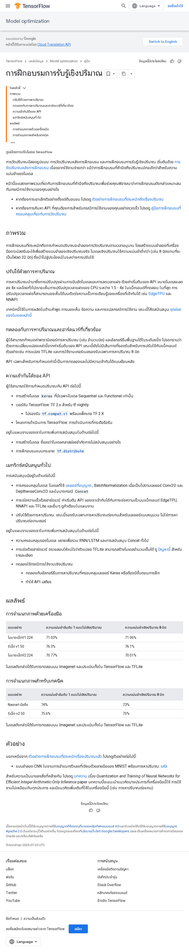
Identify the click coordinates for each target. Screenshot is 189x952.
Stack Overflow (109, 885)
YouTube (13, 901)
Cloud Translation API (54, 44)
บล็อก (10, 869)
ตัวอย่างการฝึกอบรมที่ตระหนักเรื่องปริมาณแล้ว (65, 756)
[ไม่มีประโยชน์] (179, 61)
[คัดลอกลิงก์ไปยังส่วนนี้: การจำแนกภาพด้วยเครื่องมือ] (67, 614)
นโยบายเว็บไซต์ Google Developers (105, 831)
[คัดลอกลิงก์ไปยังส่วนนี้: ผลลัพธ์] (30, 601)
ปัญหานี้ (164, 549)
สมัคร (78, 929)
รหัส (164, 766)
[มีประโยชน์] (172, 61)
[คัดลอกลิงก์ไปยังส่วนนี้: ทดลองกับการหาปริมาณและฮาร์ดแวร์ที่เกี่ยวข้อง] (105, 330)
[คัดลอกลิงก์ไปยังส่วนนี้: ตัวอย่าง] (30, 744)
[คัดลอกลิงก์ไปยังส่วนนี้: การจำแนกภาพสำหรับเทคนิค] (68, 681)
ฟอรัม (10, 877)
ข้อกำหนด (12, 919)
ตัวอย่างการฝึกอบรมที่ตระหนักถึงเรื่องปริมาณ (128, 199)
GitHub (11, 885)
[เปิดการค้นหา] (124, 6)
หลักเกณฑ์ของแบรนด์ (112, 893)
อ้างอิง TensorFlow (111, 901)
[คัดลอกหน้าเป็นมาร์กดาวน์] (123, 74)
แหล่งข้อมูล (36, 61)
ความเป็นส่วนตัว (35, 919)
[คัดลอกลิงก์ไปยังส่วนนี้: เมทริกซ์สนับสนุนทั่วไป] (56, 466)
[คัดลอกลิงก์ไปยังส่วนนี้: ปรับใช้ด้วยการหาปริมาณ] (59, 272)
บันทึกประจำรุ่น (107, 877)
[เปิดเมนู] (8, 6)
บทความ (80, 776)
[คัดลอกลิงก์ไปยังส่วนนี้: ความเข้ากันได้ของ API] (55, 376)
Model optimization (27, 21)
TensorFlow (14, 61)
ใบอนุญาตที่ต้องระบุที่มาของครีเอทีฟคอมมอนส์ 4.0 (87, 826)
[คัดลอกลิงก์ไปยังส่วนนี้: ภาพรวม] (30, 233)
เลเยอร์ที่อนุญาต (78, 485)
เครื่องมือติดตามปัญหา (112, 869)
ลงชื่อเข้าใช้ (175, 6)
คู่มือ (87, 61)
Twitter (11, 893)
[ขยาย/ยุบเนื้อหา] (24, 88)
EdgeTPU (156, 293)
